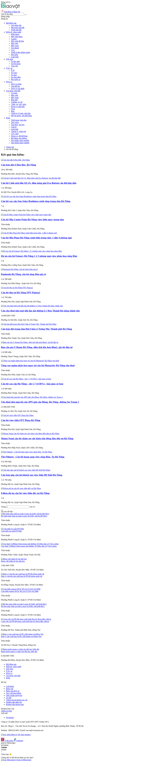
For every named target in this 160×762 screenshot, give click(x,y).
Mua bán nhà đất (17, 27)
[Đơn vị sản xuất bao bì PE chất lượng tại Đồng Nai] (22, 634)
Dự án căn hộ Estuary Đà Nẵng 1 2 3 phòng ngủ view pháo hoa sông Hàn (39, 256)
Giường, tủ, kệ (16, 102)
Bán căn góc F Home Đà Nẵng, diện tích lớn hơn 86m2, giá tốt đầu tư (36, 347)
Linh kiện (15, 57)
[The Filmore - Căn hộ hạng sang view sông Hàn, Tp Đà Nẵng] (26, 452)
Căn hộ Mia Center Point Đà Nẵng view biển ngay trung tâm (32, 219)
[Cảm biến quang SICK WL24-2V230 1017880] (20, 589)
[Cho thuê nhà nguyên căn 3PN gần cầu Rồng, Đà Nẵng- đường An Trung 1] (32, 397)
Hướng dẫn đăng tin (14, 702)
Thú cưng (15, 122)
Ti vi (13, 50)
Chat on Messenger (23, 760)
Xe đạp (14, 75)
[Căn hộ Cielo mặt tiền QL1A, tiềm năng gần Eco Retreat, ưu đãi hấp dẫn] (31, 178)
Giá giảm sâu (16, 25)
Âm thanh (15, 48)
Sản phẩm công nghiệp (20, 140)
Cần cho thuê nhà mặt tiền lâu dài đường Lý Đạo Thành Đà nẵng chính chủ (40, 310)
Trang (3, 507)
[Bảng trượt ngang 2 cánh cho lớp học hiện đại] (20, 649)
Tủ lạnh (14, 93)
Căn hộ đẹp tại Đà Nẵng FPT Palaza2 (20, 292)
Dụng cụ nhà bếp (18, 107)
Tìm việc (14, 66)
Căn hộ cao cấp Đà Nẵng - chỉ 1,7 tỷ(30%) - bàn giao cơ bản (32, 383)
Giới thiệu (10, 686)
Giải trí (13, 127)
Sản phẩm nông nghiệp (20, 143)
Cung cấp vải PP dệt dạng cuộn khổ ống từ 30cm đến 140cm (25, 621)
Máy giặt (14, 95)
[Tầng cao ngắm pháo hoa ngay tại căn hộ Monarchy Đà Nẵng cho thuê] (30, 361)
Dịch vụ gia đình (17, 88)
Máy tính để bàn (17, 41)
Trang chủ (10, 147)
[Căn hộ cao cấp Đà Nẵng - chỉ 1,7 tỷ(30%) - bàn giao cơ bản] (26, 379)
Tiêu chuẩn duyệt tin (14, 695)
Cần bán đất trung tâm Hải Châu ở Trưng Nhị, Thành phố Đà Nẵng (36, 329)
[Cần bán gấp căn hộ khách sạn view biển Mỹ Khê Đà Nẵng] (25, 470)
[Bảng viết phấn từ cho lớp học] (14, 559)
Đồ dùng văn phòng (19, 138)
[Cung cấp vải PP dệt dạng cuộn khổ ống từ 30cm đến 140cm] (26, 619)
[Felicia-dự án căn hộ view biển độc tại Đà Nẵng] (21, 488)
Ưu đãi (8, 698)
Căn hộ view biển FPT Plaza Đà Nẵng (20, 420)
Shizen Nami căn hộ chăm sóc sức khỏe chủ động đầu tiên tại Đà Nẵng (37, 438)
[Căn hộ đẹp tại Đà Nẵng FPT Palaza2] (17, 288)
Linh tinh (14, 129)
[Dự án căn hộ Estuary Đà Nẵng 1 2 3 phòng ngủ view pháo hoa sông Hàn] (31, 251)
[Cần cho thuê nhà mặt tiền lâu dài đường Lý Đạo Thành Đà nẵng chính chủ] (32, 306)
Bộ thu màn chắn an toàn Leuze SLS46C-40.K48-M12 (22, 606)
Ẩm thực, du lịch (17, 125)
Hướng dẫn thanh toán (15, 704)
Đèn (12, 111)
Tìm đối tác (15, 86)
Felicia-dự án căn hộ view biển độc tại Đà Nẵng (25, 493)
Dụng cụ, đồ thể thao (19, 136)
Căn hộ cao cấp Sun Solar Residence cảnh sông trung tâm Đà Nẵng (35, 201)
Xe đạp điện (16, 77)
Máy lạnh (14, 97)
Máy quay (15, 46)
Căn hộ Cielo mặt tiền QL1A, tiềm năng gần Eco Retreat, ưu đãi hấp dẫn (38, 183)
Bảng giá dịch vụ (13, 691)
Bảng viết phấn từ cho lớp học (13, 561)
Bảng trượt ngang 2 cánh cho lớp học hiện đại (19, 651)
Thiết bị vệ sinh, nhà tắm (20, 113)
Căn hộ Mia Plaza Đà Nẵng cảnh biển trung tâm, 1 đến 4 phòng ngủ (36, 237)
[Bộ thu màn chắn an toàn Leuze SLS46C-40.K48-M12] (23, 604)
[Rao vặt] (10, 8)
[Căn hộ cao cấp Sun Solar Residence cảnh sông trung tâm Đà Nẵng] (28, 196)
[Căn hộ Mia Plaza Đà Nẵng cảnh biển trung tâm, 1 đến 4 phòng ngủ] (29, 233)
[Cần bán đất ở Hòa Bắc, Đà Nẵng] (15, 160)
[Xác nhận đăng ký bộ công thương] (15, 735)
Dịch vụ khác (16, 84)
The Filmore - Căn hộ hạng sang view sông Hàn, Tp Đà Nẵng (32, 456)
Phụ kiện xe (15, 79)
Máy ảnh (14, 43)
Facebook (10, 717)
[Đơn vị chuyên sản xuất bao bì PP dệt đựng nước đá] (22, 574)
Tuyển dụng (15, 64)
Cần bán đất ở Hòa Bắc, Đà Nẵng (18, 164)
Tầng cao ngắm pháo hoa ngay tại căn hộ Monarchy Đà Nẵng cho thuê (38, 365)
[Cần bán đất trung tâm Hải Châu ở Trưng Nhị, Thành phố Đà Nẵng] (28, 324)
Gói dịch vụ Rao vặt (12, 12)
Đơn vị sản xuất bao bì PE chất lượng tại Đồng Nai (21, 636)
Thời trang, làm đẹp (18, 120)
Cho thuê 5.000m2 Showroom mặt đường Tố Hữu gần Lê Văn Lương (29, 546)
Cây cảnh (14, 134)
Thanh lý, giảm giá (18, 131)
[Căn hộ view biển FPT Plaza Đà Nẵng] (17, 415)
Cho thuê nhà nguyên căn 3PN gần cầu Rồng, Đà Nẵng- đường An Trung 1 (40, 402)
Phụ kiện (14, 55)
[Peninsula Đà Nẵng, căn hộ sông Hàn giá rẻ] (19, 269)
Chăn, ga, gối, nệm (18, 104)
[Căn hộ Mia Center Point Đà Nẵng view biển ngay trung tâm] (26, 215)
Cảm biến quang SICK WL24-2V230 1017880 (19, 591)
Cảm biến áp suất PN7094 (11, 531)
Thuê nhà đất (16, 30)
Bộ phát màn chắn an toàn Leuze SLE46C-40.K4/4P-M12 (24, 516)
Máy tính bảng (16, 37)
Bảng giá (9, 689)
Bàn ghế (14, 100)
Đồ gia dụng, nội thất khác (21, 116)
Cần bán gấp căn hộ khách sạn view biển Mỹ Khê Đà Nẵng (31, 475)
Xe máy (14, 73)
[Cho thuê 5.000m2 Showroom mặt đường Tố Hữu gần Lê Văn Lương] (30, 544)
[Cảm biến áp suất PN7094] (12, 529)
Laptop (14, 39)
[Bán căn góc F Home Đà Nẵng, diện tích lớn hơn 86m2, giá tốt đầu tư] (29, 342)
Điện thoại (15, 34)
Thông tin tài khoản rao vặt (16, 700)
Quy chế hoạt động (13, 693)
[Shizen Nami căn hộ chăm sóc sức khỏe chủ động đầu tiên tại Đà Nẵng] (30, 434)
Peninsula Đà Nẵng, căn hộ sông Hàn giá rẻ (23, 274)
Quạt (13, 109)
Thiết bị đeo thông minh (20, 52)
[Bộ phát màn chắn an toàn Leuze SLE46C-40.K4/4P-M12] (25, 514)
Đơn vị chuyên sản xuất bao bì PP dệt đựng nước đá (21, 576)
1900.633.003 (6, 711)
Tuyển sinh (15, 61)
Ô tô (12, 70)
